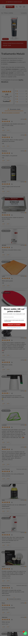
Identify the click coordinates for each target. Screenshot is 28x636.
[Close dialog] (25, 308)
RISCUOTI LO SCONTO (14, 324)
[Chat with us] (25, 633)
